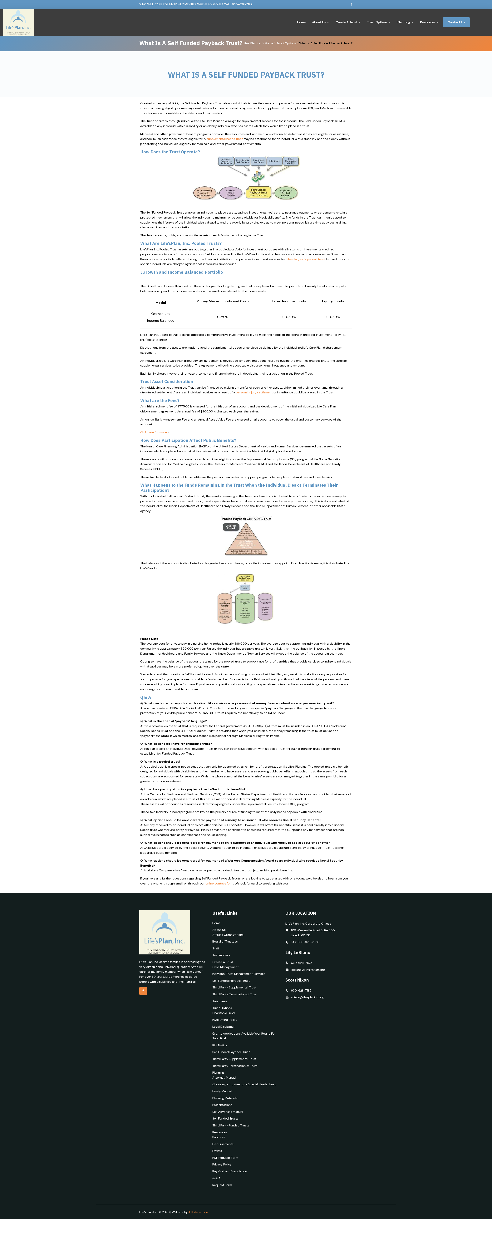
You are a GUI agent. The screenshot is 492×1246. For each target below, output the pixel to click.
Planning (403, 22)
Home (301, 22)
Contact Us (456, 22)
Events (217, 1151)
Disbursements (223, 1144)
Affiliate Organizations (228, 935)
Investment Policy (224, 1020)
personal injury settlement (254, 392)
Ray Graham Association (229, 1171)
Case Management (225, 967)
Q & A (216, 1178)
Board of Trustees (225, 941)
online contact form (219, 883)
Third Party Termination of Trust (235, 994)
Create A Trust (346, 22)
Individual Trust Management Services (238, 974)
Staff (215, 948)
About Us (319, 22)
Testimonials (221, 955)
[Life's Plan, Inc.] (59, 22)
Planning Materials (225, 1098)
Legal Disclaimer (223, 1027)
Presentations (222, 1105)
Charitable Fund (223, 1013)
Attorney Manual (224, 1078)
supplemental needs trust (225, 139)
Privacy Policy (222, 1164)
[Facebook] (351, 4)
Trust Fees (219, 1001)
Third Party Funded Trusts (230, 1125)
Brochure (218, 1137)
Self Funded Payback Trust (231, 981)
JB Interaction (198, 1212)
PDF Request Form (225, 1158)
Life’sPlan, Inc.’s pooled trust (305, 259)
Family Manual (222, 1091)
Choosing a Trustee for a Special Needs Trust (244, 1084)
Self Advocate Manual (227, 1112)
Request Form (222, 1185)
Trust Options (377, 22)
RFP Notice (219, 1045)
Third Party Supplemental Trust (234, 987)
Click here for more (153, 432)
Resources (427, 22)
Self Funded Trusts (225, 1118)
